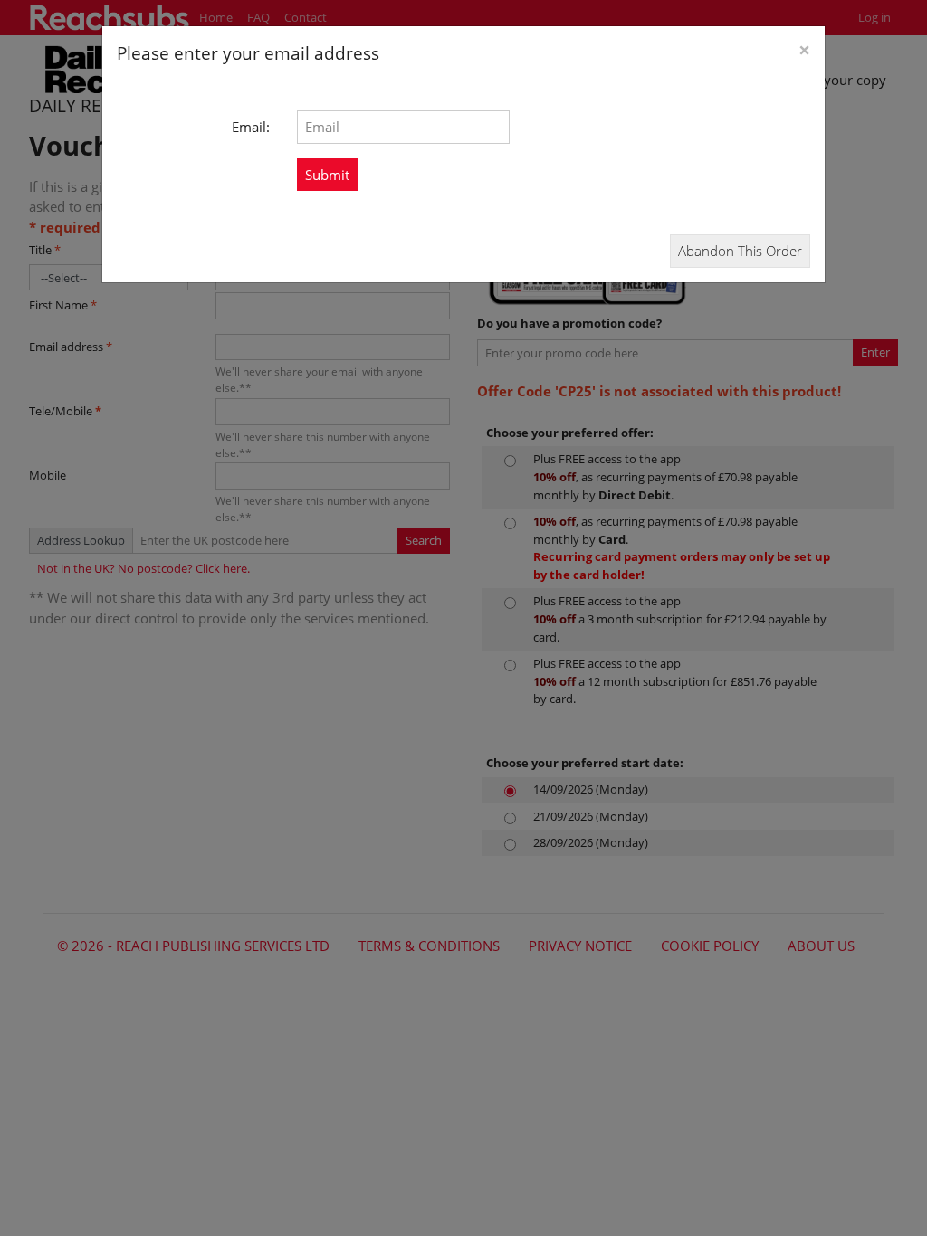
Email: (251, 127)
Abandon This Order (740, 251)
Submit (327, 175)
